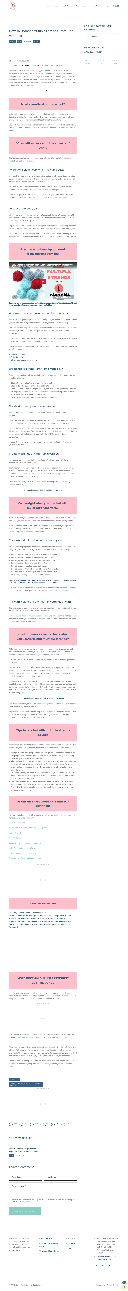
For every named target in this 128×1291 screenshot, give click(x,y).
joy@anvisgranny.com (106, 1256)
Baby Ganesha (17, 357)
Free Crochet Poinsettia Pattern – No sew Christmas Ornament (37, 918)
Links (70, 1248)
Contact (71, 1243)
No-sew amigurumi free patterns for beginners (28, 828)
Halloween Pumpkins (20, 354)
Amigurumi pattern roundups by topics (25, 858)
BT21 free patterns (17, 823)
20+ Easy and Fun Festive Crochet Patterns (28, 913)
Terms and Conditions (49, 1251)
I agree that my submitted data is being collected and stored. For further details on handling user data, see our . (43, 1201)
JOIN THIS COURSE (61, 591)
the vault (21, 1037)
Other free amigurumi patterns (24, 360)
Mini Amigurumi (15, 838)
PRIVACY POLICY (46, 1238)
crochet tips (14, 1079)
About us (72, 1238)
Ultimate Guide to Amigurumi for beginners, (32, 616)
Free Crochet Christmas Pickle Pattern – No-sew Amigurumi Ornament (40, 921)
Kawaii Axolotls (15, 833)
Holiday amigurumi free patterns (22, 853)
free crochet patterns (66, 815)
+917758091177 (103, 1260)
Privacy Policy (25, 1202)
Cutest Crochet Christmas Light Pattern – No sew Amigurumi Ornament (40, 916)
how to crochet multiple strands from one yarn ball (25, 1084)
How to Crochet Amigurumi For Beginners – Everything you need (23, 1150)
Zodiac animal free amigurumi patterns (25, 843)
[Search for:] (101, 37)
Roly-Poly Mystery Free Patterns (22, 848)
